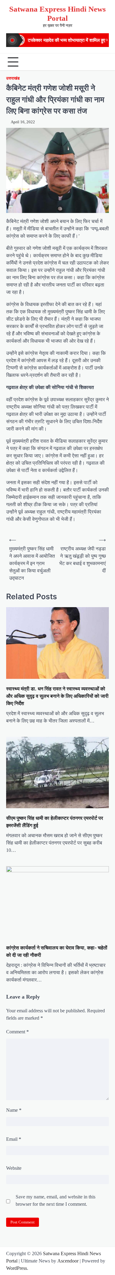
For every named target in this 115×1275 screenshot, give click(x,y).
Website (13, 1168)
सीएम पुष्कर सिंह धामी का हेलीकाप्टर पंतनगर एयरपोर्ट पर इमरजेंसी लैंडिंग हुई (54, 821)
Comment (17, 1031)
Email (13, 1139)
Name (13, 1110)
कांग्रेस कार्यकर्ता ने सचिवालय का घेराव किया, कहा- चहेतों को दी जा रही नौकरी (56, 951)
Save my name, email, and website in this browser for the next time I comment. (55, 1200)
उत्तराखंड (13, 78)
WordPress (16, 1268)
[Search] (102, 62)
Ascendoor (68, 1260)
